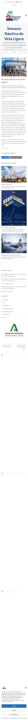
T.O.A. (4, 317)
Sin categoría (6, 314)
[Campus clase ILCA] (14, 174)
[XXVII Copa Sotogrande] (14, 207)
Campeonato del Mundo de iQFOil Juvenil (19, 347)
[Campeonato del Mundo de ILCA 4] (14, 243)
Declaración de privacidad (15, 718)
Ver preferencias (14, 714)
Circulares (5, 299)
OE (4, 302)
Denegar (14, 710)
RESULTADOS (4, 148)
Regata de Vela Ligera (8, 308)
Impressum (24, 718)
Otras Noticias (6, 305)
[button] (25, 688)
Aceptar (14, 706)
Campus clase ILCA (6, 184)
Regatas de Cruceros (8, 311)
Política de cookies (5, 718)
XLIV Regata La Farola (8, 283)
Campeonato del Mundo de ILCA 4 (11, 255)
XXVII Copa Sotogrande (8, 227)
